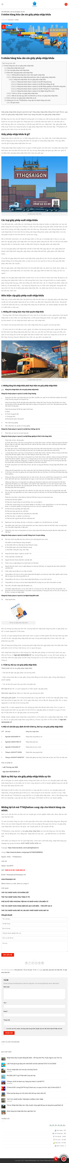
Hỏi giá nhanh (14, 102)
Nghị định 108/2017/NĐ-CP (13, 742)
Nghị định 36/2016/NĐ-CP (12, 736)
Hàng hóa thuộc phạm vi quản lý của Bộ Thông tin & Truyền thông (38, 89)
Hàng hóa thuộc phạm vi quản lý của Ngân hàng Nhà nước (36, 91)
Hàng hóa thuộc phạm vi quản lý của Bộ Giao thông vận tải (35, 84)
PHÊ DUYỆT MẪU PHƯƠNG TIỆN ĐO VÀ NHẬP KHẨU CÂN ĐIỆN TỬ (24, 901)
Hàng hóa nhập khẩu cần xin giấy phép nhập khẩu (30, 79)
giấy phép (45, 970)
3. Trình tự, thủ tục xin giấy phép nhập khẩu (24, 93)
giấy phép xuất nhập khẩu (55, 970)
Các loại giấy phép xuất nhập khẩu (18, 70)
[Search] (66, 4)
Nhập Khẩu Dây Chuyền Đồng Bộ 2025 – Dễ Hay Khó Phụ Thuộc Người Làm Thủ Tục (34, 1058)
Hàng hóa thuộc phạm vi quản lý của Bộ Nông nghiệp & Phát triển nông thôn (41, 86)
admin (17, 19)
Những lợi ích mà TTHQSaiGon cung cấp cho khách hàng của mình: (29, 100)
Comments (9, 1083)
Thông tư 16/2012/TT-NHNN (13, 752)
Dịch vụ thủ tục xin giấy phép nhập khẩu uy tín (21, 98)
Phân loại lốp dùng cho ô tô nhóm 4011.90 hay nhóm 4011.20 (26, 1093)
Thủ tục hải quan (15, 11)
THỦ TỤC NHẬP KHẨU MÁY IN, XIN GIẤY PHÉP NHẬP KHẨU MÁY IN (25, 910)
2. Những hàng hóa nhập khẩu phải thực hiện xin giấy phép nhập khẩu (32, 77)
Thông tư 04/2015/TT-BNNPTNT (14, 757)
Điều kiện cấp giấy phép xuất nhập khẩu (20, 72)
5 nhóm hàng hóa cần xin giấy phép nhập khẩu (19, 65)
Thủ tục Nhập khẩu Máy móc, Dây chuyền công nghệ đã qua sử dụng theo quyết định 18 (35, 1105)
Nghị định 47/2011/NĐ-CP (12, 747)
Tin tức (22, 11)
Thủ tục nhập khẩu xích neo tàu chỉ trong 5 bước (22, 1069)
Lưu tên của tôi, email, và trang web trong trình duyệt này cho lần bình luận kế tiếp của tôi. (34, 1028)
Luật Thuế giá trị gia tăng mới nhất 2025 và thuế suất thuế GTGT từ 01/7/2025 (31, 1063)
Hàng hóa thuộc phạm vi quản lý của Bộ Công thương (34, 82)
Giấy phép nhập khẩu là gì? (16, 68)
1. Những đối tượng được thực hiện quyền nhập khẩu (27, 75)
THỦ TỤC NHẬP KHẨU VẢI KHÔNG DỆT (15, 892)
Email (6, 1011)
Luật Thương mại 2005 (10, 767)
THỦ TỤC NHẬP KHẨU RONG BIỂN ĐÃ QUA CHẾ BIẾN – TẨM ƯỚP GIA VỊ (26, 906)
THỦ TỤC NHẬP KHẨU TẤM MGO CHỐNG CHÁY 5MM (25, 1099)
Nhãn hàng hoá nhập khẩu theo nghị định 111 (21, 1111)
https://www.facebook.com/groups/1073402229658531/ (24, 852)
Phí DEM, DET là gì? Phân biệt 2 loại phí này (21, 1075)
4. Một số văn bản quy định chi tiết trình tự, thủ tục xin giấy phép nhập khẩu (34, 96)
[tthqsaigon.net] (34, 4)
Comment (9, 1071)
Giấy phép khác (5, 11)
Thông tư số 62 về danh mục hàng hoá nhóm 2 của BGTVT (25, 1081)
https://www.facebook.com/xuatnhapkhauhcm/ (23, 848)
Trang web (7, 1020)
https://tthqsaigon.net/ (32, 1160)
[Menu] (2, 4)
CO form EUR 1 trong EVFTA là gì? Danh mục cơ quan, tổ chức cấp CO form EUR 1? (34, 1087)
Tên (5, 1003)
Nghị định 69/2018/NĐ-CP (22, 655)
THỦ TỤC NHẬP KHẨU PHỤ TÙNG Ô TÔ (15, 897)
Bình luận (7, 987)
